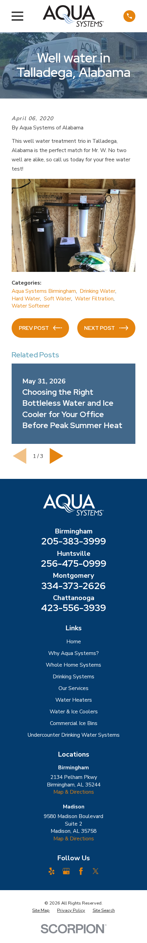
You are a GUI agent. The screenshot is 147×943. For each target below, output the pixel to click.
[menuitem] (41, 910)
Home (73, 641)
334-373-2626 (73, 585)
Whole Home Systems (73, 664)
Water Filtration (94, 298)
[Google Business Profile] (66, 871)
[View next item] (56, 456)
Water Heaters (73, 699)
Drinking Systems (73, 676)
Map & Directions (73, 791)
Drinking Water (97, 291)
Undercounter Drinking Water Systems (74, 734)
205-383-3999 (73, 541)
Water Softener (31, 305)
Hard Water (26, 298)
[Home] (73, 16)
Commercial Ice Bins (73, 723)
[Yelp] (51, 871)
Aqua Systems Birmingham (44, 291)
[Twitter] (95, 871)
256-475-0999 (73, 563)
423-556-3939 (73, 607)
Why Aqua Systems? (73, 653)
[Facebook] (81, 871)
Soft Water (57, 298)
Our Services (73, 688)
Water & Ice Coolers (74, 711)
